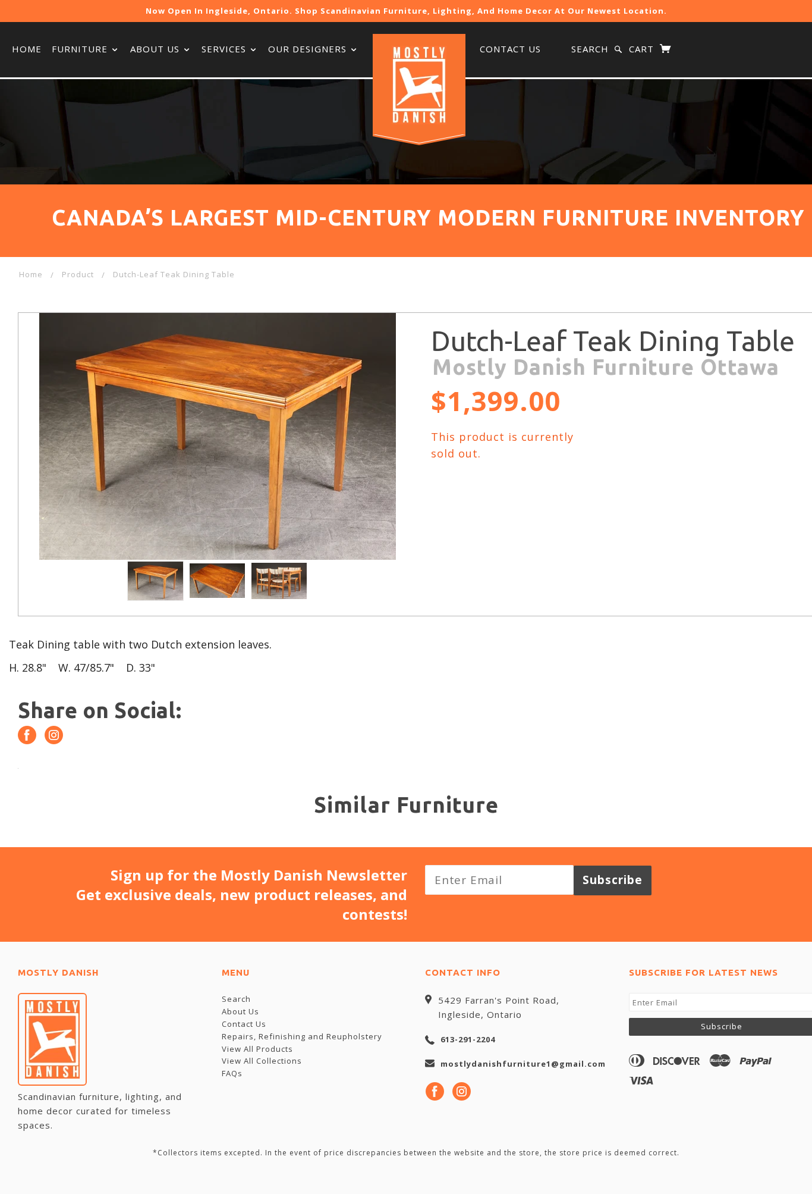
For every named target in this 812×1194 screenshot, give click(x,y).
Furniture (81, 49)
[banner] (419, 85)
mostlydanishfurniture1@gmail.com (523, 1063)
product (78, 274)
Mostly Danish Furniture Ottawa (605, 367)
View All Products (257, 1048)
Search (590, 49)
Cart (643, 49)
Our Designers (309, 49)
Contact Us (510, 49)
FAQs (232, 1073)
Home (27, 49)
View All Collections (262, 1060)
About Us (156, 49)
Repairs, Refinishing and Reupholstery (302, 1036)
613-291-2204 (467, 1039)
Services (225, 49)
